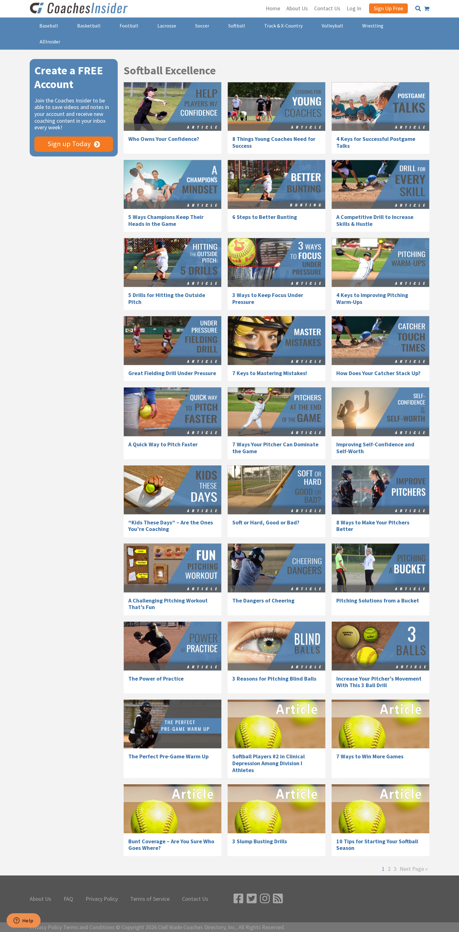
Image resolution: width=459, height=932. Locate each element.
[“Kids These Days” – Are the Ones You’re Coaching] (172, 489)
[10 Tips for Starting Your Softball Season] (380, 808)
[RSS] (278, 898)
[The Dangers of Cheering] (276, 567)
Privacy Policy (102, 898)
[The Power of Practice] (172, 646)
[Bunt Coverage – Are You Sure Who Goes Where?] (172, 808)
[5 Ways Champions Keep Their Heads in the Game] (172, 184)
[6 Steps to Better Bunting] (276, 184)
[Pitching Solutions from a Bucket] (380, 567)
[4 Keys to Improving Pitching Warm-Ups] (380, 262)
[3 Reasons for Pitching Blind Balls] (276, 646)
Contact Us (195, 898)
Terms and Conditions (89, 927)
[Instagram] (265, 898)
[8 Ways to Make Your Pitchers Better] (380, 489)
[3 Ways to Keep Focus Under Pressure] (276, 262)
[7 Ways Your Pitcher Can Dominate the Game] (276, 411)
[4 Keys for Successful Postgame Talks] (380, 106)
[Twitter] (252, 898)
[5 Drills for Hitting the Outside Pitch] (172, 262)
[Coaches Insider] (80, 8)
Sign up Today (69, 143)
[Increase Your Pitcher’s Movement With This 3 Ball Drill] (380, 646)
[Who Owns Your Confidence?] (172, 106)
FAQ (68, 898)
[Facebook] (239, 898)
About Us (40, 898)
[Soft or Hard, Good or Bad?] (276, 489)
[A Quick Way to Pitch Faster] (172, 411)
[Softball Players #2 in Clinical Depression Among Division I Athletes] (276, 724)
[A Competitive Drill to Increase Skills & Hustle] (380, 184)
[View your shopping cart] (426, 8)
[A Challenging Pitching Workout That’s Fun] (172, 567)
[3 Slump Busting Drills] (276, 808)
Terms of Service (150, 898)
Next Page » (414, 868)
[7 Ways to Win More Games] (380, 724)
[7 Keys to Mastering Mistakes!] (276, 340)
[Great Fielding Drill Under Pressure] (172, 340)
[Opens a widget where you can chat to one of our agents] (23, 921)
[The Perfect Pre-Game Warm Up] (172, 724)
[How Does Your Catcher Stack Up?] (380, 340)
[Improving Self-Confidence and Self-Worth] (380, 411)
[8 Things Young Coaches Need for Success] (276, 106)
